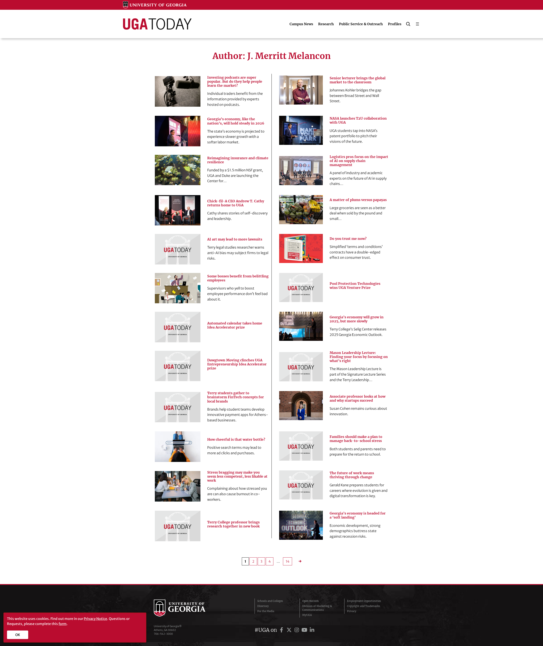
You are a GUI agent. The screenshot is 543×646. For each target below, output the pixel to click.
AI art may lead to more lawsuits (234, 239)
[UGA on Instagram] (297, 630)
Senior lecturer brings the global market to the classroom (357, 80)
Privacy (351, 611)
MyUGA (307, 615)
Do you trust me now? (348, 239)
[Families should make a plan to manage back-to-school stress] (301, 445)
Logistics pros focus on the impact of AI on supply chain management (359, 161)
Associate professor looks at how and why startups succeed (357, 398)
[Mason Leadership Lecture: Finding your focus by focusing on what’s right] (301, 366)
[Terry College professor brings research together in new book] (177, 526)
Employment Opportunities (364, 601)
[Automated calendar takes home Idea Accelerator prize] (177, 327)
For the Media (265, 611)
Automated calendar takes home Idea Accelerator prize (234, 325)
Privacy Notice (95, 619)
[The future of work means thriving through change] (301, 484)
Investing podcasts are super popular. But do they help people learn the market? (234, 82)
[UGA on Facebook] (282, 630)
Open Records (310, 601)
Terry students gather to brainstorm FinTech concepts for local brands (235, 397)
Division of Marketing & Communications (317, 607)
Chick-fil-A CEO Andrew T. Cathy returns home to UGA (235, 203)
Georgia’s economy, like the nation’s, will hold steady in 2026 (235, 121)
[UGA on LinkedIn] (312, 630)
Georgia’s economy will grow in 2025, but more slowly (356, 319)
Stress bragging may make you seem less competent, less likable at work (237, 476)
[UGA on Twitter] (290, 630)
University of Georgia (185, 608)
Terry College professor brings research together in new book (233, 524)
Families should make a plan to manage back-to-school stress (356, 439)
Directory (263, 606)
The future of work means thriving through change (352, 475)
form (63, 624)
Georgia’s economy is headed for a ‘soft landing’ (358, 515)
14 (287, 561)
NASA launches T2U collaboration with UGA (358, 120)
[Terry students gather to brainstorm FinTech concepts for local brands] (177, 407)
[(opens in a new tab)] (301, 170)
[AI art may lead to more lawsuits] (177, 249)
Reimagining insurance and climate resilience (237, 160)
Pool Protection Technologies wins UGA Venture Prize (355, 286)
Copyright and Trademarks (363, 606)
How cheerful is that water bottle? (236, 440)
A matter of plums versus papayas (358, 200)
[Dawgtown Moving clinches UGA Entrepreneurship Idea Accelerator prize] (177, 366)
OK (17, 635)
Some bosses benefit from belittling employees (238, 278)
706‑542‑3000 (163, 633)
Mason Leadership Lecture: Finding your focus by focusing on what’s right (359, 357)
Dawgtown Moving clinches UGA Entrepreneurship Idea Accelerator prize (237, 364)
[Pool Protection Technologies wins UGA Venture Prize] (301, 287)
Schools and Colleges (270, 601)
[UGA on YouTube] (305, 630)
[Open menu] (417, 24)
